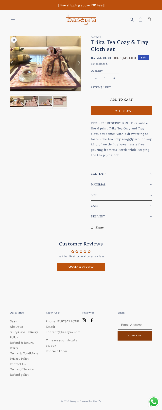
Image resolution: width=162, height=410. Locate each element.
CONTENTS (98, 174)
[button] (12, 19)
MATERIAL (98, 184)
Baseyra (74, 401)
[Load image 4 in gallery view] (60, 102)
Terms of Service (22, 369)
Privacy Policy (19, 358)
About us (16, 326)
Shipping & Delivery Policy (24, 334)
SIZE (94, 195)
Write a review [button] (80, 267)
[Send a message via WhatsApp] (154, 402)
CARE (95, 206)
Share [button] (99, 227)
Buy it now (121, 111)
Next (77, 66)
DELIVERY (98, 216)
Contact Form (56, 351)
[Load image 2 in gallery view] (31, 102)
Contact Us (18, 364)
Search (15, 321)
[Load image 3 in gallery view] (45, 102)
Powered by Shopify (90, 401)
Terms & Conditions (24, 353)
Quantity (97, 70)
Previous (14, 61)
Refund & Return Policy (22, 345)
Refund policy (19, 374)
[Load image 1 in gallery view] (17, 102)
